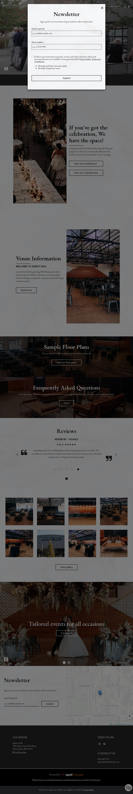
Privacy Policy (85, 59)
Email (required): (38, 29)
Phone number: (38, 42)
